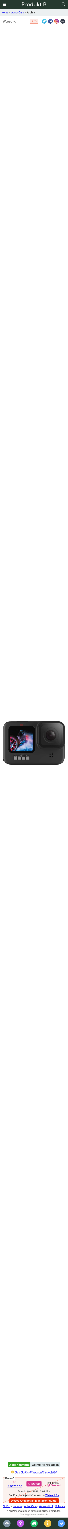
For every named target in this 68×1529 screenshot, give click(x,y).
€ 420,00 (34, 1484)
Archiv (31, 12)
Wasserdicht (46, 1506)
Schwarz (60, 1506)
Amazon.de (14, 1486)
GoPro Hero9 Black (45, 1465)
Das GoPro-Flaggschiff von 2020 (36, 1472)
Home (4, 12)
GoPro (6, 1506)
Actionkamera (19, 1465)
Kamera (17, 1506)
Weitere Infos (52, 1495)
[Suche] (64, 4)
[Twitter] (44, 21)
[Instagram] (56, 21)
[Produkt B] (34, 4)
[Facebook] (50, 21)
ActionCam (17, 12)
